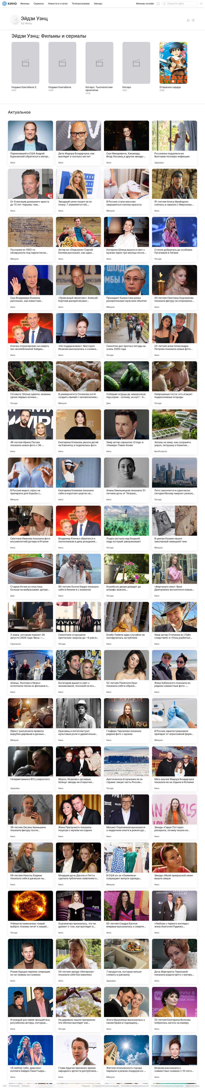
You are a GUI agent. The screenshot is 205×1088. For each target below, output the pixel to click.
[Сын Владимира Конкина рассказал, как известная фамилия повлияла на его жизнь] (30, 287)
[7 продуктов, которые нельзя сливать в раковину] (126, 961)
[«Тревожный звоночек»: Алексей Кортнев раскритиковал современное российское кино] (78, 287)
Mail (5, 1086)
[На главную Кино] (12, 3)
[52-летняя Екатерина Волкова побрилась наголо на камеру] (174, 1009)
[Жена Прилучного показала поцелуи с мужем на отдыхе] (78, 817)
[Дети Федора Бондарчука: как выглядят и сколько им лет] (78, 143)
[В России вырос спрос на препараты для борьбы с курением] (30, 480)
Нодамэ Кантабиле (59, 87)
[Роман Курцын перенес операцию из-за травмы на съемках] (30, 961)
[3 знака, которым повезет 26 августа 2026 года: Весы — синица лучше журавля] (30, 624)
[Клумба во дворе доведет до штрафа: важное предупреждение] (126, 576)
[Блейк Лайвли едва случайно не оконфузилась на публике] (126, 624)
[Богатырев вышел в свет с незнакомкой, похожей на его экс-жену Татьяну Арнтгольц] (78, 672)
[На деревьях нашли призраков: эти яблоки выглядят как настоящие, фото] (78, 1009)
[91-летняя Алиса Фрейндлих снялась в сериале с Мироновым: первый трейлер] (174, 191)
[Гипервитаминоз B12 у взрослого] (30, 768)
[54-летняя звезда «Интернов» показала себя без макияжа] (78, 961)
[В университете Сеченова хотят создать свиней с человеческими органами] (78, 383)
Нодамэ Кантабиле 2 (24, 87)
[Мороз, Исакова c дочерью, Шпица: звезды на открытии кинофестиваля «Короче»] (78, 768)
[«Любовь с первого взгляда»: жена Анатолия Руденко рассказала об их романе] (174, 913)
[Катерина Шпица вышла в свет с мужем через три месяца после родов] (126, 239)
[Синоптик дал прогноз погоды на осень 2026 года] (126, 335)
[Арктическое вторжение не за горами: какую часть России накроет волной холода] (126, 768)
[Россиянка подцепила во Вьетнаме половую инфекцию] (174, 143)
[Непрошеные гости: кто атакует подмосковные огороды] (174, 383)
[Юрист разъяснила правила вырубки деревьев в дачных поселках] (30, 720)
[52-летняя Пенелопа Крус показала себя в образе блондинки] (126, 672)
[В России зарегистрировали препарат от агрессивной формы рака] (174, 720)
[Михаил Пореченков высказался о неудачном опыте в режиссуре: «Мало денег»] (126, 817)
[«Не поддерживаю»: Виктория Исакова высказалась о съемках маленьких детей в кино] (78, 335)
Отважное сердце (170, 87)
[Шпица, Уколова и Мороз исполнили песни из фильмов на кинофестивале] (30, 672)
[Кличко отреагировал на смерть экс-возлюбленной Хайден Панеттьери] (30, 335)
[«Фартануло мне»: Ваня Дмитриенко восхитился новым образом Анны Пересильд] (174, 576)
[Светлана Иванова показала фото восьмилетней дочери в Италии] (30, 528)
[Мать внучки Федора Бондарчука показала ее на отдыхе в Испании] (174, 768)
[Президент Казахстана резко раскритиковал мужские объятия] (126, 287)
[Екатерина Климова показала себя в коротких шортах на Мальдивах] (78, 480)
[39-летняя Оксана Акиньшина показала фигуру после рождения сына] (30, 817)
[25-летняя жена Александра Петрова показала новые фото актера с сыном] (174, 335)
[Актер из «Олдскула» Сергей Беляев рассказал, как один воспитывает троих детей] (78, 239)
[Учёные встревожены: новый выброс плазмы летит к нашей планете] (30, 913)
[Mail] (4, 3)
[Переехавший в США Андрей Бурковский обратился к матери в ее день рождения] (30, 143)
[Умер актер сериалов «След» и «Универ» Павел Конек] (126, 432)
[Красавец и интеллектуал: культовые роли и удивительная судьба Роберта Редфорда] (78, 720)
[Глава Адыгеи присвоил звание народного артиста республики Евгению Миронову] (78, 1057)
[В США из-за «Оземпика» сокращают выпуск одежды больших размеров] (126, 865)
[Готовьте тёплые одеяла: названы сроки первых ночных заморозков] (30, 383)
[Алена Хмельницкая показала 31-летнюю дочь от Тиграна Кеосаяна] (126, 480)
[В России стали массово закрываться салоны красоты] (126, 191)
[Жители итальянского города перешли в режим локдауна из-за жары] (126, 1057)
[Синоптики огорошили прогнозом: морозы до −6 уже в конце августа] (78, 624)
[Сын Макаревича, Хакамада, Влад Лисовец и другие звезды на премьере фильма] (126, 143)
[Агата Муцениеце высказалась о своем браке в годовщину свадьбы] (126, 1009)
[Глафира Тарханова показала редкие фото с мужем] (126, 720)
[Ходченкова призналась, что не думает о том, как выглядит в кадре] (78, 913)
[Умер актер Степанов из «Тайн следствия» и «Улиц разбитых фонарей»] (174, 624)
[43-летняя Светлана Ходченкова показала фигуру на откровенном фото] (174, 287)
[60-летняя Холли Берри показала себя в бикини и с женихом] (78, 576)
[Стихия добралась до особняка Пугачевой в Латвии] (174, 239)
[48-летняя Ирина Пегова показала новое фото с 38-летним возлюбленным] (30, 432)
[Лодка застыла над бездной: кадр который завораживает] (126, 528)
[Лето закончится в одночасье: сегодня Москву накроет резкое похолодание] (174, 480)
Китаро (126, 87)
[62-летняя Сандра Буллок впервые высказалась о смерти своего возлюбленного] (126, 913)
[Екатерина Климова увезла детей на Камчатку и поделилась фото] (78, 432)
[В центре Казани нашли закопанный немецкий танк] (174, 528)
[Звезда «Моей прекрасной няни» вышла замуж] (174, 865)
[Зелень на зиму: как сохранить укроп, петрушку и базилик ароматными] (174, 432)
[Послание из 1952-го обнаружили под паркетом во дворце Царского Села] (30, 239)
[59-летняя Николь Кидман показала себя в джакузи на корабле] (30, 865)
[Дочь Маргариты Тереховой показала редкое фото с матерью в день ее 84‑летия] (174, 961)
